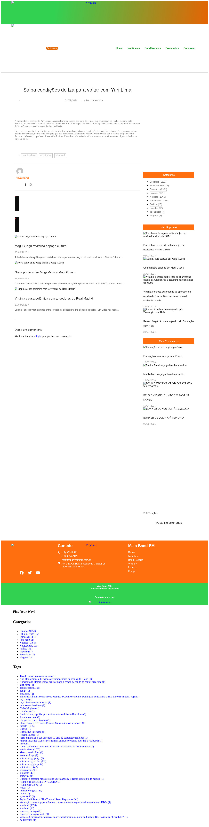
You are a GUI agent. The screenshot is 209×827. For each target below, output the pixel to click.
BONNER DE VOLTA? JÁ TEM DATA (163, 417)
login (38, 336)
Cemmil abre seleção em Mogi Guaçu (163, 267)
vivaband (60, 155)
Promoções (172, 48)
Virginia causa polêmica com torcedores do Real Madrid (54, 298)
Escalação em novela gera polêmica (162, 356)
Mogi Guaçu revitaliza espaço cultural (41, 246)
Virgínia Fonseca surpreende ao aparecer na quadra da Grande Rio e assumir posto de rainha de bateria (167, 296)
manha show (29, 155)
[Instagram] (188, 12)
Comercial (189, 48)
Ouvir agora (52, 48)
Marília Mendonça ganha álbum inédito (163, 374)
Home (119, 48)
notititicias (45, 155)
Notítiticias (134, 48)
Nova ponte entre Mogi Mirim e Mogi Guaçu (45, 272)
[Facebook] (183, 12)
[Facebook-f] (25, 184)
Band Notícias (153, 48)
